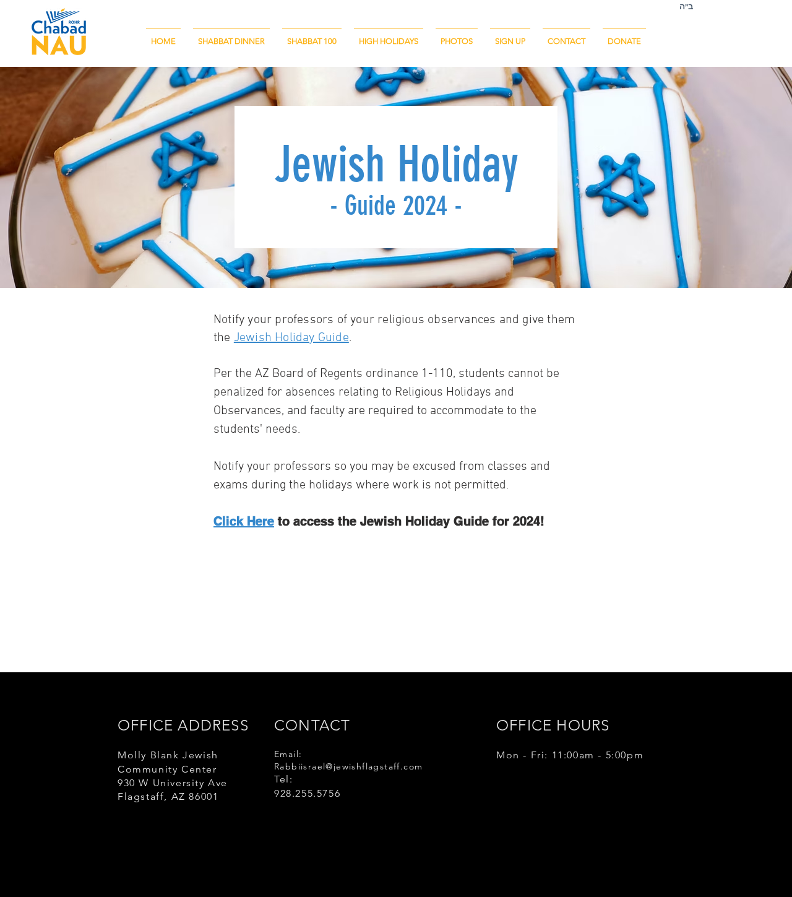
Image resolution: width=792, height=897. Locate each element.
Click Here (243, 521)
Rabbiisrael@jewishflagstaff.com (348, 766)
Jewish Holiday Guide (291, 338)
